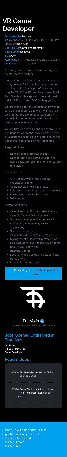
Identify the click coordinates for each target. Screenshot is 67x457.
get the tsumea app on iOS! (22, 434)
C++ (14, 55)
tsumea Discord (15, 442)
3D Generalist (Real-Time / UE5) (37, 374)
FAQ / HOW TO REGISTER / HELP (25, 430)
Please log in (22, 270)
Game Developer (14, 352)
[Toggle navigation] (7, 4)
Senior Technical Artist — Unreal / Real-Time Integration (36, 392)
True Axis (22, 43)
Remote (25, 51)
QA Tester (10, 345)
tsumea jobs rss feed (18, 438)
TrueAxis (27, 36)
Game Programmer (32, 47)
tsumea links (12, 446)
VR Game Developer (15, 348)
